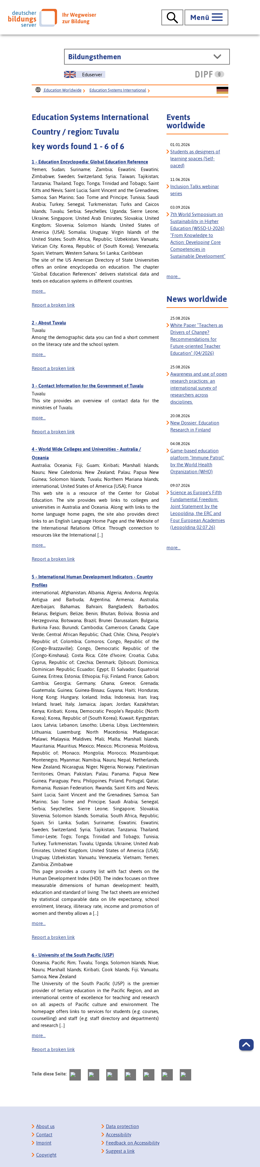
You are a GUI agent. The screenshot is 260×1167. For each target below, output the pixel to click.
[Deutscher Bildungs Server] (52, 18)
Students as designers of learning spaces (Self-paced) (195, 158)
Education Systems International (117, 90)
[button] (246, 1044)
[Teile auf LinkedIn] (148, 1075)
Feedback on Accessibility (132, 1142)
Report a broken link (53, 305)
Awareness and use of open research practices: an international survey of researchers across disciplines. (198, 388)
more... (39, 291)
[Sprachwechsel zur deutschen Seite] (222, 90)
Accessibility (118, 1134)
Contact (44, 1134)
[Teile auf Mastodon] (75, 1075)
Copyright (46, 1154)
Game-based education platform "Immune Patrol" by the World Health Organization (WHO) (197, 461)
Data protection (122, 1126)
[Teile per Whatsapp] (130, 1075)
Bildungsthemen (94, 57)
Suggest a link (120, 1151)
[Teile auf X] (112, 1075)
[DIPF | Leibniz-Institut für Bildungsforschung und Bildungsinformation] (209, 74)
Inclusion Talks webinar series (194, 190)
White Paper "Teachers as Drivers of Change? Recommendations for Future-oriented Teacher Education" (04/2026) (196, 339)
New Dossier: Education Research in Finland (194, 426)
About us (45, 1126)
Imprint (43, 1142)
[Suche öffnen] (172, 17)
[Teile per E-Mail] (167, 1075)
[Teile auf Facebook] (93, 1075)
